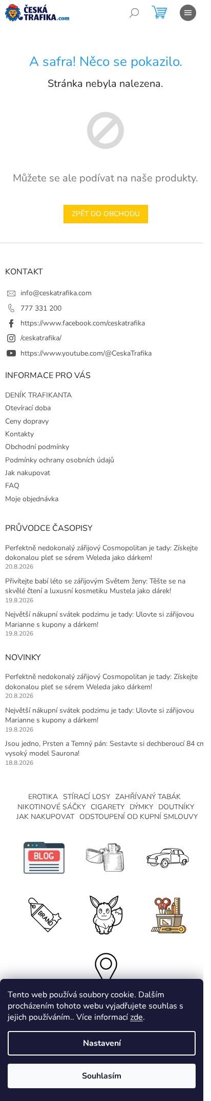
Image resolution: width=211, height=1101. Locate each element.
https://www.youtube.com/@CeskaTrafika (86, 353)
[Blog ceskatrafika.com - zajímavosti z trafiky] (44, 857)
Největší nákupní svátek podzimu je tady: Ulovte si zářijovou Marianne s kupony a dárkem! (99, 619)
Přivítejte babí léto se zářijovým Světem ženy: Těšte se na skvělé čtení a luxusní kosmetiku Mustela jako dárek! (95, 586)
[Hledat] (134, 13)
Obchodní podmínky (37, 447)
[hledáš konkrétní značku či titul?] (44, 913)
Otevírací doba (28, 408)
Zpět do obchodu (106, 214)
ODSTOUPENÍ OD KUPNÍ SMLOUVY (138, 817)
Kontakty (19, 434)
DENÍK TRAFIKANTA (38, 395)
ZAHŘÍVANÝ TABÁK (148, 797)
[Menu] (188, 13)
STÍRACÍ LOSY (86, 797)
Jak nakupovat (27, 473)
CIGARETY (107, 807)
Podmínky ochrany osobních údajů (59, 460)
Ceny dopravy (27, 421)
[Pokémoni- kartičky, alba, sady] (105, 913)
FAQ (12, 485)
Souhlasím (101, 1076)
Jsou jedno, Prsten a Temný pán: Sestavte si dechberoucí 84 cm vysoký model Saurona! (105, 748)
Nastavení (102, 1043)
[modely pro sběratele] (167, 857)
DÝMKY (141, 807)
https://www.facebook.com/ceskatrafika (82, 323)
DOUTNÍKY (176, 807)
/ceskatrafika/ (40, 338)
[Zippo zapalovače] (105, 857)
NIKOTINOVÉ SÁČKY (51, 807)
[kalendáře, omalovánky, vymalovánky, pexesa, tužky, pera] (167, 913)
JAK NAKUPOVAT (45, 817)
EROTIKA (43, 797)
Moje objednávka (31, 499)
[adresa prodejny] (105, 969)
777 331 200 (40, 308)
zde (136, 1017)
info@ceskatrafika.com (56, 293)
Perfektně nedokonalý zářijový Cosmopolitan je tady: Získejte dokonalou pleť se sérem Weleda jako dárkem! (101, 553)
